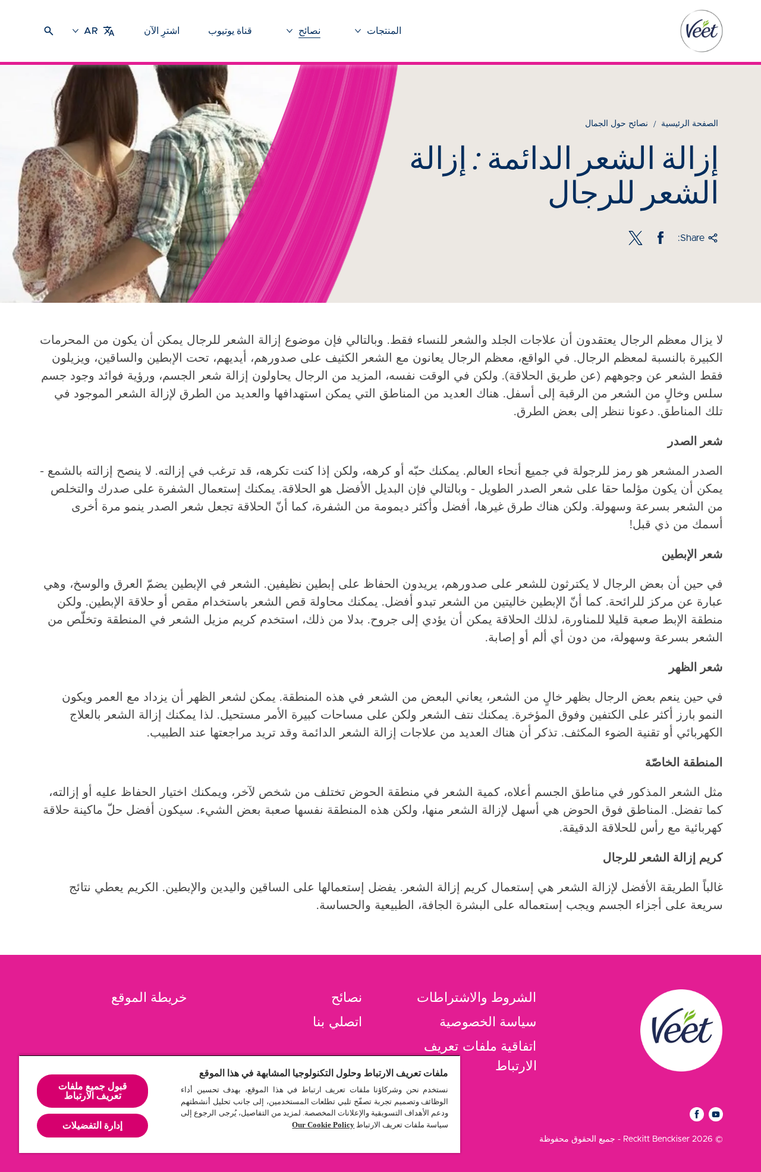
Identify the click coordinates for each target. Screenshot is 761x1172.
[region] (239, 1104)
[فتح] (48, 31)
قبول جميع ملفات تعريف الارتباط (92, 1091)
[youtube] (716, 1114)
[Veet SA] (681, 1030)
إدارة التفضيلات (92, 1125)
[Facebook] (660, 238)
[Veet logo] (701, 31)
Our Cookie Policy (323, 1124)
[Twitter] (635, 238)
